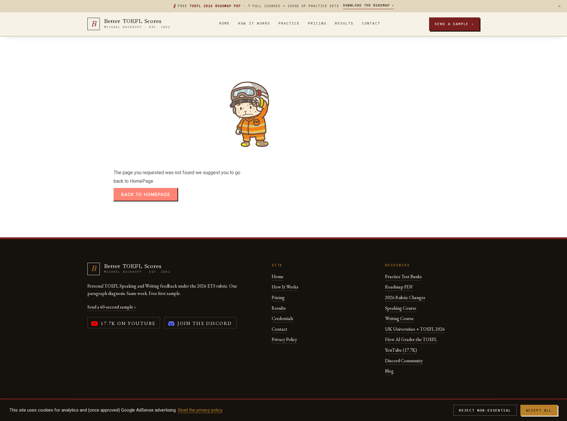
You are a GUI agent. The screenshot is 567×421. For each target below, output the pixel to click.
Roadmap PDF (399, 287)
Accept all (539, 410)
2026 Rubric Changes (405, 297)
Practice (289, 23)
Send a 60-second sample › (111, 307)
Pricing (317, 23)
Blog (389, 371)
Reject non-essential (485, 410)
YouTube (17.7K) (401, 350)
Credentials (282, 318)
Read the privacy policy (200, 410)
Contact (371, 23)
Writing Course (399, 318)
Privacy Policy (284, 339)
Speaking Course (400, 308)
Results (344, 23)
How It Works (254, 23)
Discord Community (404, 361)
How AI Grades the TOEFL (411, 339)
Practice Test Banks (403, 276)
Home (224, 23)
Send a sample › (454, 24)
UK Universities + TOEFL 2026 (415, 329)
